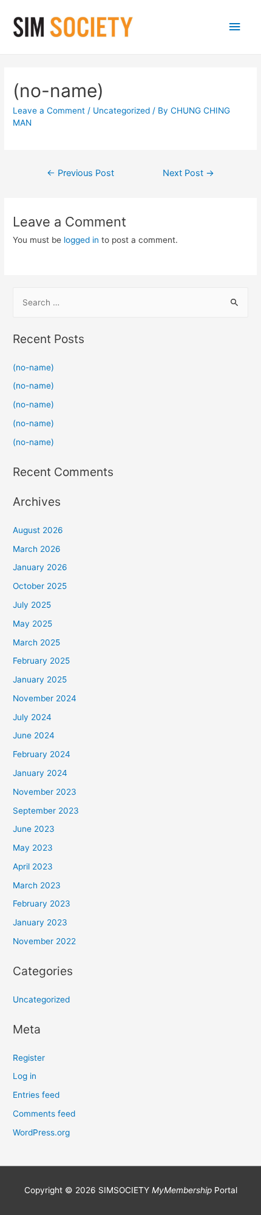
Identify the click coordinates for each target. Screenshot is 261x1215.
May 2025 (32, 623)
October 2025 (40, 586)
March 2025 (36, 642)
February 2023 (41, 903)
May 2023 (33, 848)
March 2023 (37, 885)
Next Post (188, 173)
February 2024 (41, 754)
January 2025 (40, 679)
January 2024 (40, 773)
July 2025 (32, 605)
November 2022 (44, 941)
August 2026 (38, 530)
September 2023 (46, 810)
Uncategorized (121, 110)
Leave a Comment (49, 110)
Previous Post (80, 173)
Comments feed (44, 1113)
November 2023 (44, 792)
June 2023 (34, 829)
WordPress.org (41, 1132)
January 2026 (40, 567)
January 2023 (40, 922)
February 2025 (41, 660)
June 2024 (34, 735)
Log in (24, 1076)
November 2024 (44, 698)
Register (29, 1058)
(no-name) (33, 367)
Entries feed (36, 1095)
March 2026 (37, 549)
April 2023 (33, 866)
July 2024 (32, 717)
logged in (81, 240)
